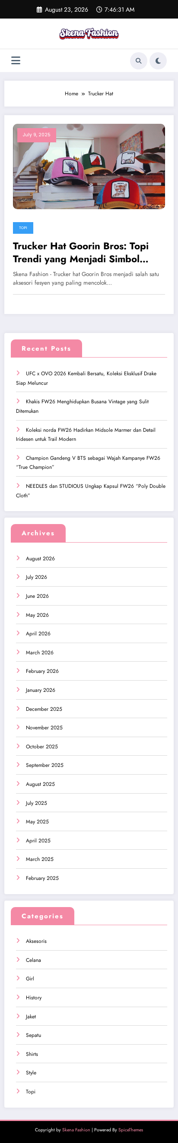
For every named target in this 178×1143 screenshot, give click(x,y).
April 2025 (38, 841)
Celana (33, 960)
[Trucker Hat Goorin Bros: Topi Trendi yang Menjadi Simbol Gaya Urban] (89, 166)
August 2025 (40, 784)
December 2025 (44, 709)
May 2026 (37, 615)
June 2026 (37, 596)
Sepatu (33, 1035)
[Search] (138, 60)
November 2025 (44, 728)
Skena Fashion (76, 1130)
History (33, 998)
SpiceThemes (130, 1130)
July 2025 (36, 803)
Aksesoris (36, 941)
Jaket (31, 1017)
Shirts (32, 1054)
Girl (30, 979)
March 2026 (40, 652)
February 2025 (42, 878)
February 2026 (42, 671)
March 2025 (40, 859)
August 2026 (40, 558)
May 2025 (37, 822)
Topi (23, 227)
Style (31, 1073)
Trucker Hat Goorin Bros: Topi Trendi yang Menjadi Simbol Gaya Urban (81, 252)
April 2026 (38, 633)
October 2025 (42, 746)
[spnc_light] (158, 60)
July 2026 (36, 577)
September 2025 (45, 765)
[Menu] (15, 60)
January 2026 (40, 690)
